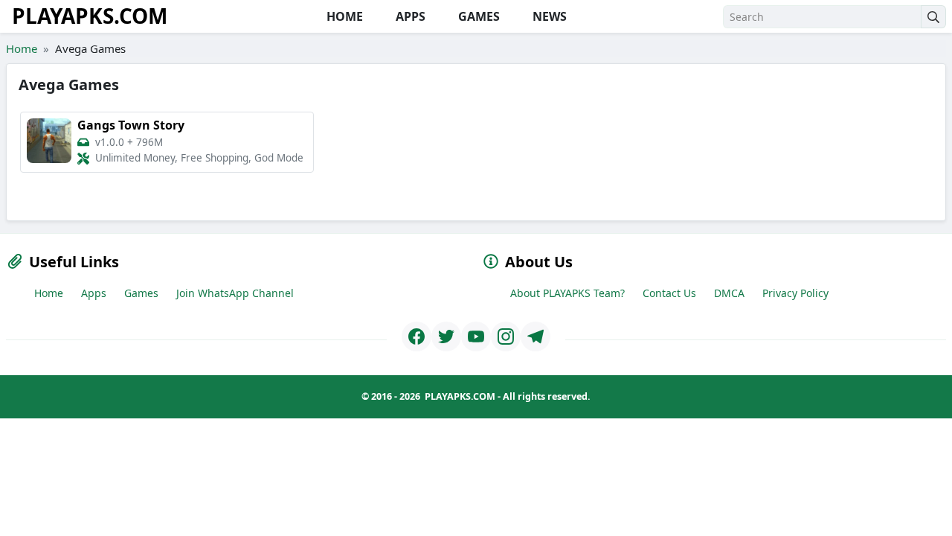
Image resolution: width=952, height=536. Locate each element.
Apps (93, 293)
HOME (343, 16)
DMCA (729, 293)
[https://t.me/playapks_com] (535, 336)
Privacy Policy (795, 293)
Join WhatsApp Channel (235, 293)
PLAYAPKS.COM (89, 15)
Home (21, 48)
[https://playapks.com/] (416, 336)
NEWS (548, 16)
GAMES (477, 16)
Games (141, 293)
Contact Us (669, 293)
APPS (409, 16)
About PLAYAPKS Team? (567, 293)
